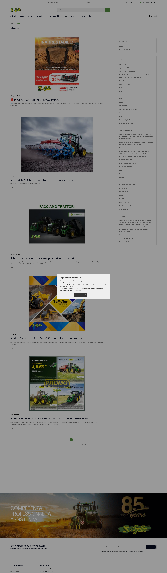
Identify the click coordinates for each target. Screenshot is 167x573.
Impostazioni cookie (66, 295)
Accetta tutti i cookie (80, 295)
